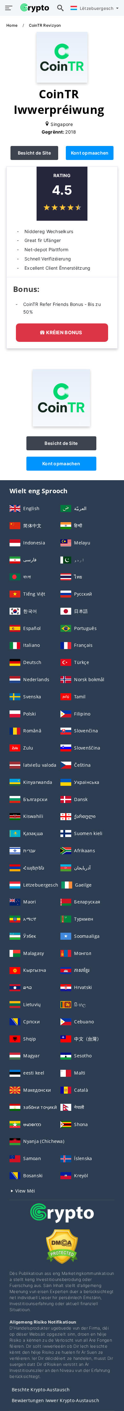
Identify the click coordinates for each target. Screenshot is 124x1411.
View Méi (24, 1191)
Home (12, 25)
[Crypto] (62, 1219)
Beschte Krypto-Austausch (41, 1390)
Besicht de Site (34, 153)
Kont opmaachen (90, 153)
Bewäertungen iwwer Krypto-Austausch (55, 1400)
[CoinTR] (61, 424)
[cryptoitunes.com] (33, 7)
